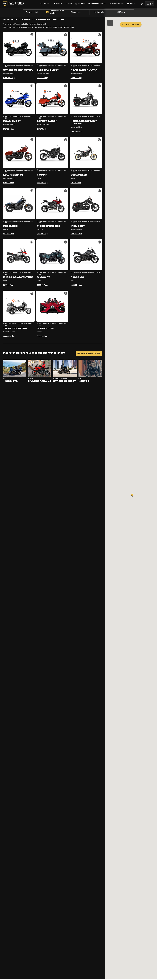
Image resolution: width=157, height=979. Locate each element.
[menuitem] (45, 3)
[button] (19, 56)
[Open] (111, 11)
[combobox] (34, 12)
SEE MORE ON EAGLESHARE (88, 353)
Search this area (132, 25)
